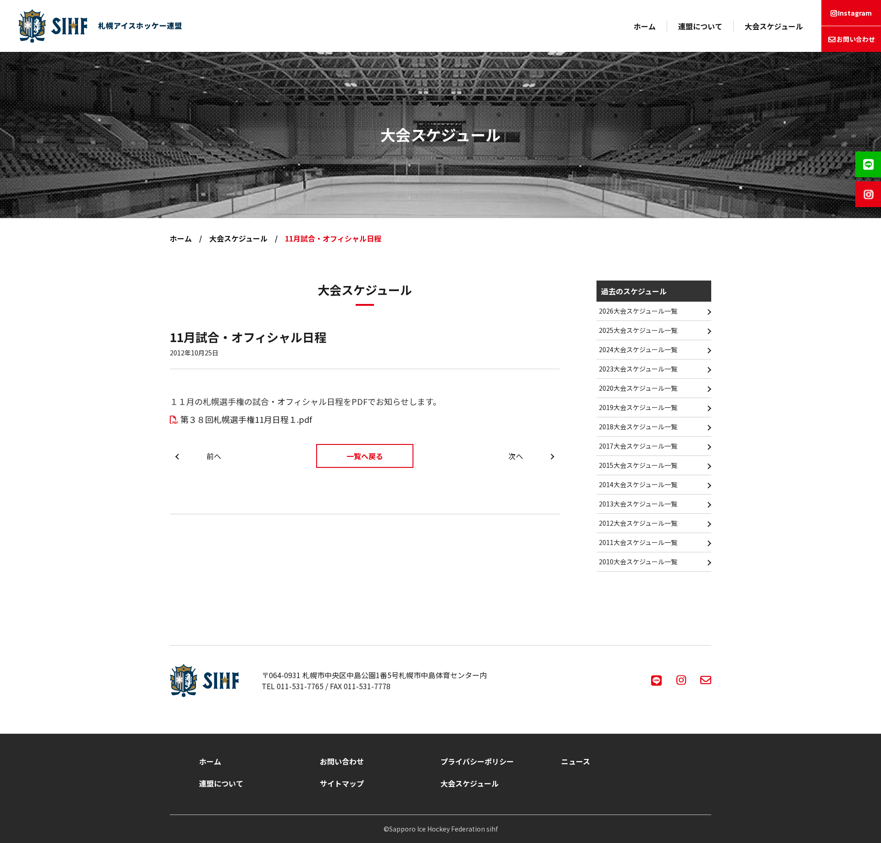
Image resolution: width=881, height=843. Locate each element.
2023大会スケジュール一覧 (638, 368)
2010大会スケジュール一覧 (638, 561)
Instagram (855, 12)
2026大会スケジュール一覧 (638, 310)
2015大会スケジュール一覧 (638, 465)
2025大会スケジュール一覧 (638, 330)
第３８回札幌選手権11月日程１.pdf (246, 419)
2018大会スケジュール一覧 (638, 426)
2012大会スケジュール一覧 (638, 523)
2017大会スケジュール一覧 (638, 445)
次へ (515, 455)
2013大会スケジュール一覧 (638, 503)
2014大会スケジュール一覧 (638, 484)
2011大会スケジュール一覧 (638, 542)
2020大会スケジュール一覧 (638, 388)
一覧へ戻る (364, 455)
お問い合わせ (855, 39)
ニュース (575, 761)
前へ (213, 455)
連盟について (700, 26)
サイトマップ (342, 783)
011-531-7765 (300, 685)
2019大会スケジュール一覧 (638, 407)
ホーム (645, 26)
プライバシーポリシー (477, 761)
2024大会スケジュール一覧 (638, 349)
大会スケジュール (774, 26)
